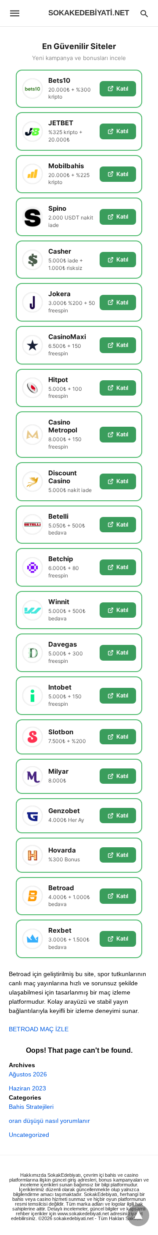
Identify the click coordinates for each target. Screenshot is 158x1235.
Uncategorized (29, 1134)
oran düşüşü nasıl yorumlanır (49, 1120)
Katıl (122, 88)
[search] (144, 13)
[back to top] (138, 1215)
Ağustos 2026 (28, 1074)
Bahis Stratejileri (31, 1106)
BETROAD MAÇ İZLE (38, 1029)
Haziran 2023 (27, 1088)
